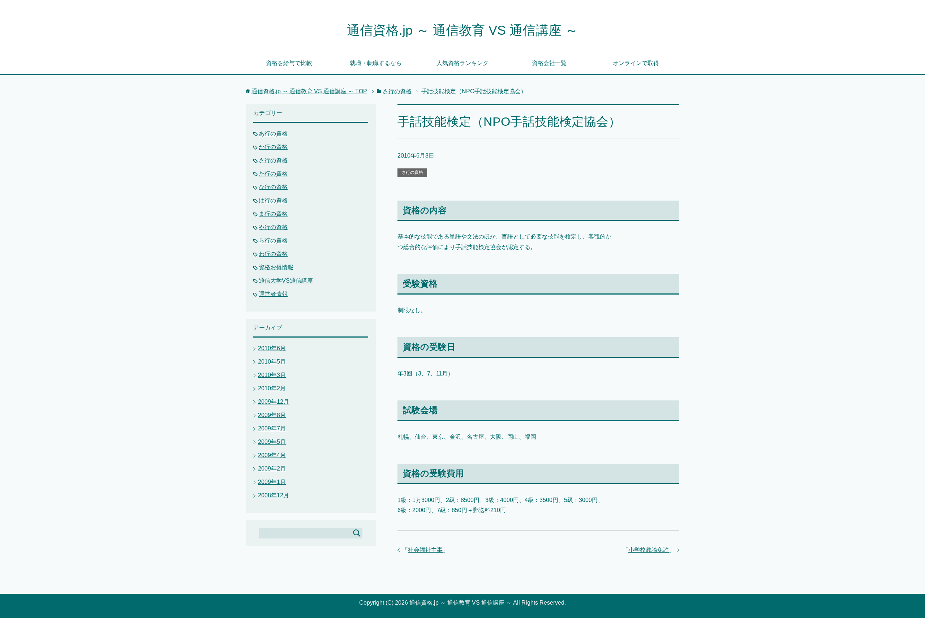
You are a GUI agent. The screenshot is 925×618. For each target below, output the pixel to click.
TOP (309, 91)
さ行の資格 (412, 172)
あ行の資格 (273, 133)
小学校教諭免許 (648, 550)
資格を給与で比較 (289, 63)
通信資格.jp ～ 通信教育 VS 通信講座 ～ (462, 30)
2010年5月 (272, 362)
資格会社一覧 (549, 63)
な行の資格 (273, 187)
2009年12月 (273, 402)
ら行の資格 (273, 240)
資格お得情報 (276, 267)
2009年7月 (272, 428)
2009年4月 (272, 455)
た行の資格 (273, 174)
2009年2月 (272, 468)
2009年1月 (272, 482)
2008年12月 (273, 495)
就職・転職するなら (376, 63)
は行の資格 (273, 200)
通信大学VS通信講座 (286, 281)
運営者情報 (273, 294)
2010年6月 (272, 348)
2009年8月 (272, 415)
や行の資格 (273, 227)
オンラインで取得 (636, 63)
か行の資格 (273, 147)
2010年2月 (272, 388)
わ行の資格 (273, 254)
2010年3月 (272, 375)
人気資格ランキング (462, 63)
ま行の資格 (273, 214)
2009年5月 (272, 442)
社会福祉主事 (425, 550)
